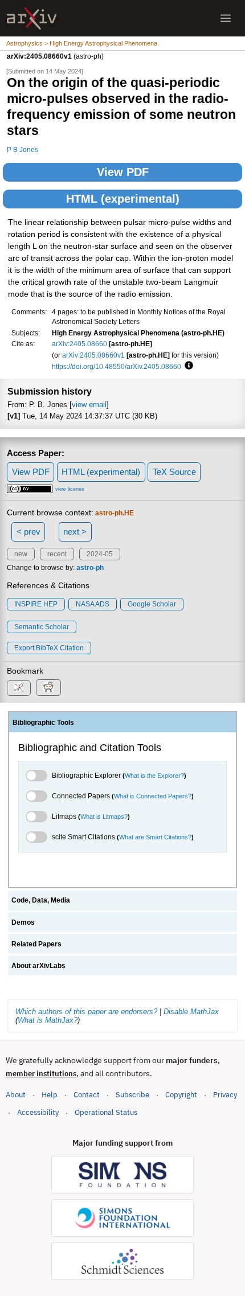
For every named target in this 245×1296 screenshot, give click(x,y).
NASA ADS (92, 604)
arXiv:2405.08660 (79, 343)
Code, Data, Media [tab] (40, 900)
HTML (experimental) (122, 198)
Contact (87, 1095)
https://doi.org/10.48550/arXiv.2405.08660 (116, 366)
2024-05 (100, 554)
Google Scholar (152, 604)
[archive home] (31, 18)
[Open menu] (225, 18)
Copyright (181, 1095)
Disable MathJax (191, 1011)
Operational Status (106, 1112)
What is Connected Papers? (152, 796)
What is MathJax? (47, 1020)
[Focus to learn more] (187, 366)
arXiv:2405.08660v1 (93, 355)
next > (75, 531)
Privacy (225, 1095)
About (16, 1095)
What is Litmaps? (104, 816)
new (20, 554)
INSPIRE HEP (36, 604)
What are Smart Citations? (155, 837)
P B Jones (22, 149)
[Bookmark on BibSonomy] (19, 688)
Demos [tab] (23, 922)
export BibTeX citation (49, 648)
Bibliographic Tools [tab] (43, 722)
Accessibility (38, 1112)
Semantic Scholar (41, 627)
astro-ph (90, 568)
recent (57, 554)
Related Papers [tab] (36, 944)
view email (89, 404)
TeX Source (174, 472)
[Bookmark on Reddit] (48, 687)
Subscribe (132, 1095)
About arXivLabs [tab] (38, 965)
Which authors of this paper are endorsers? (86, 1011)
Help (50, 1095)
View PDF (123, 172)
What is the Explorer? (154, 775)
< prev (28, 531)
